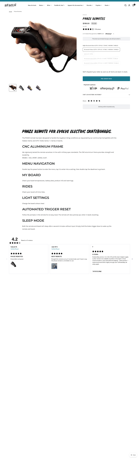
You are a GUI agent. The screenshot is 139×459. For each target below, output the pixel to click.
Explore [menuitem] (98, 5)
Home (10, 11)
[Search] (125, 5)
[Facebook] (89, 101)
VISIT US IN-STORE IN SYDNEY (92, 94)
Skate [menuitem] (41, 5)
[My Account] (129, 5)
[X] (91, 101)
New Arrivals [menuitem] (32, 5)
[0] (132, 5)
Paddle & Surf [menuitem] (58, 5)
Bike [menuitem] (48, 5)
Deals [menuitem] (106, 5)
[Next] (132, 259)
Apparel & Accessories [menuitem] (75, 5)
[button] (92, 29)
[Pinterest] (94, 101)
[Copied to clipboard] (99, 101)
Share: (85, 101)
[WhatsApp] (97, 101)
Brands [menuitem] (89, 5)
